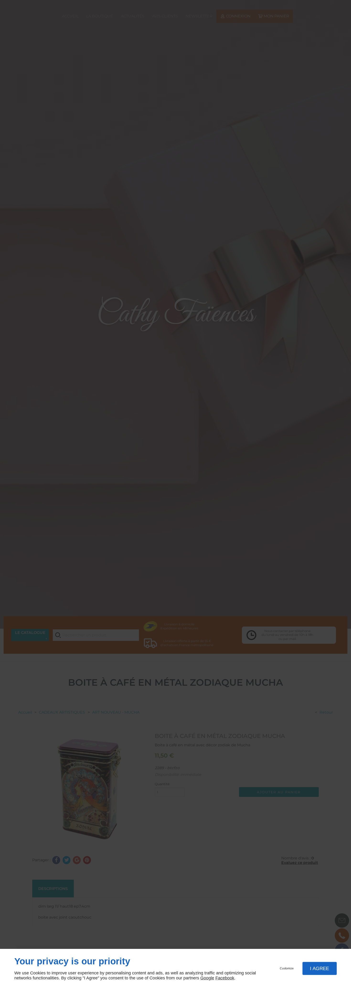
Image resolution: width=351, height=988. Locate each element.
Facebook (224, 978)
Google (207, 978)
